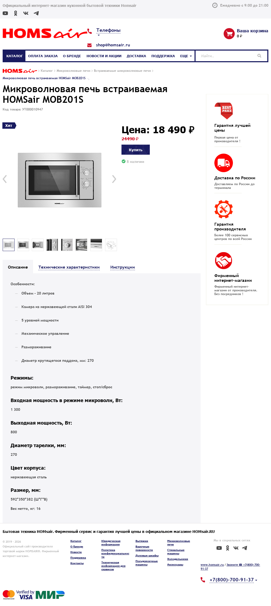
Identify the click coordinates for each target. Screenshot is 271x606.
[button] (5, 179)
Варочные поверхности (144, 548)
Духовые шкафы (147, 555)
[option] (59, 179)
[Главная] (20, 71)
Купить (135, 149)
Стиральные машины (175, 551)
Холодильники (177, 558)
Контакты (77, 563)
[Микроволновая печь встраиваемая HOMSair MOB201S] (59, 179)
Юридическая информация (110, 542)
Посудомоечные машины (147, 562)
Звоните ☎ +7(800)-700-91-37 (230, 567)
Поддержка (163, 56)
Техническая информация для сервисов (113, 566)
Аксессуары (175, 564)
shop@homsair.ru (113, 45)
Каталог (14, 56)
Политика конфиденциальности (115, 553)
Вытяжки (142, 540)
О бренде (72, 56)
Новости (76, 552)
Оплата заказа (43, 56)
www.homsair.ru (212, 565)
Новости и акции (104, 56)
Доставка (136, 56)
